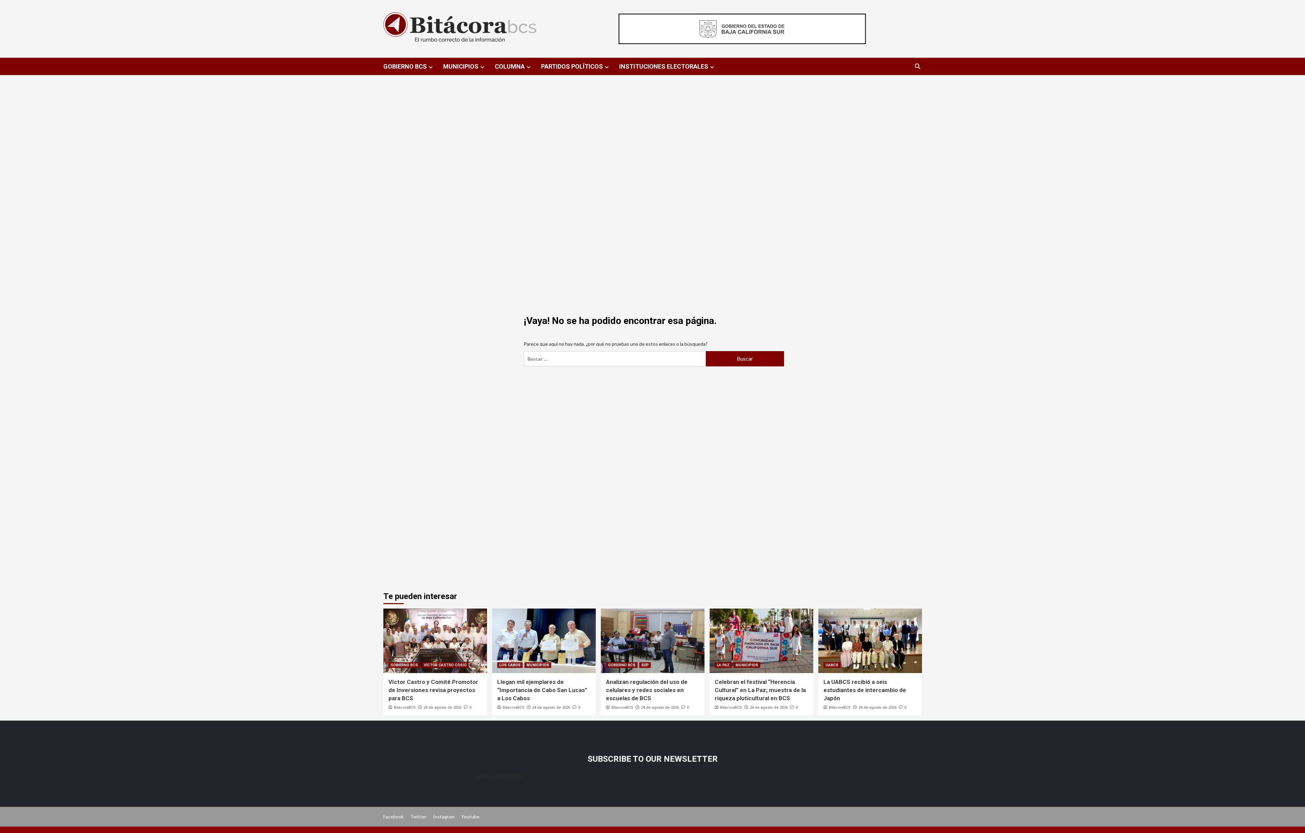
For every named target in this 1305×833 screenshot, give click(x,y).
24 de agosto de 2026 (442, 707)
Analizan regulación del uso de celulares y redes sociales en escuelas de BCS (647, 690)
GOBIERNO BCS (405, 66)
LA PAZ (723, 665)
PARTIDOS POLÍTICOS (572, 66)
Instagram (444, 816)
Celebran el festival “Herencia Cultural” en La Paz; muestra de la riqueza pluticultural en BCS (760, 690)
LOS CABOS (510, 665)
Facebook (393, 816)
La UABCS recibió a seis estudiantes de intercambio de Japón (864, 690)
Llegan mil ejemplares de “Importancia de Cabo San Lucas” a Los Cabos (542, 690)
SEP (645, 665)
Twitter (418, 816)
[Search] (918, 66)
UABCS (831, 665)
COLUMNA (510, 66)
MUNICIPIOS (460, 66)
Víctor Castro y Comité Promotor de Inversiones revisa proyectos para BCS (433, 690)
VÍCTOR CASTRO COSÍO (445, 665)
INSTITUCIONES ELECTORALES (663, 66)
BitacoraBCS (405, 707)
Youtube (470, 816)
